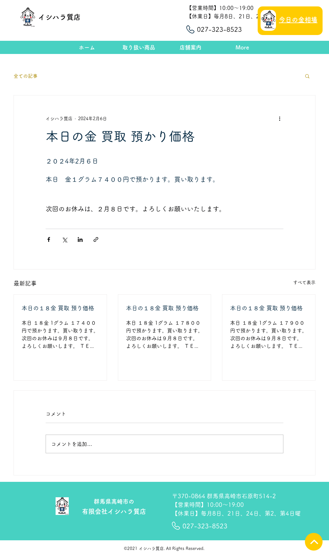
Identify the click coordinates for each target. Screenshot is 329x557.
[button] (307, 75)
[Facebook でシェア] (49, 239)
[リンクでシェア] (96, 239)
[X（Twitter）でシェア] (64, 239)
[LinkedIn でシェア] (80, 239)
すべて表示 (304, 282)
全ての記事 (25, 76)
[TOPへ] (314, 542)
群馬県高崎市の (114, 501)
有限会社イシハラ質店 (114, 511)
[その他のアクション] (279, 118)
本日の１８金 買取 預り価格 (58, 308)
